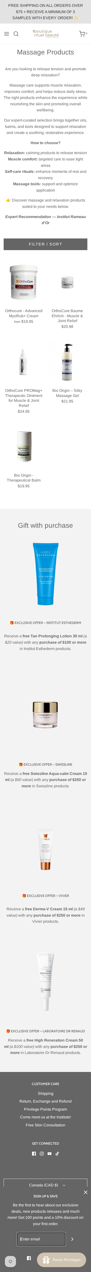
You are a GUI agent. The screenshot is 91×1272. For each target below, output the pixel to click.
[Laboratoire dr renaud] (45, 982)
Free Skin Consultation (45, 1125)
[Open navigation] (6, 33)
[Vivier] (45, 847)
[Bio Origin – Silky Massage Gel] (67, 362)
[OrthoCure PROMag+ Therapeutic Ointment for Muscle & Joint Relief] (24, 362)
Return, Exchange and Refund (45, 1101)
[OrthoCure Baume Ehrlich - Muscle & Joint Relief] (67, 282)
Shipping (45, 1093)
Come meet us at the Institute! (45, 1117)
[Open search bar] (18, 33)
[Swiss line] (45, 715)
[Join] (72, 1239)
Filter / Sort (45, 244)
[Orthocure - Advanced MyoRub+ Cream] (24, 282)
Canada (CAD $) (44, 1185)
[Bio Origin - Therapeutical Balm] (24, 447)
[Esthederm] (45, 574)
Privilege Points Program (45, 1109)
